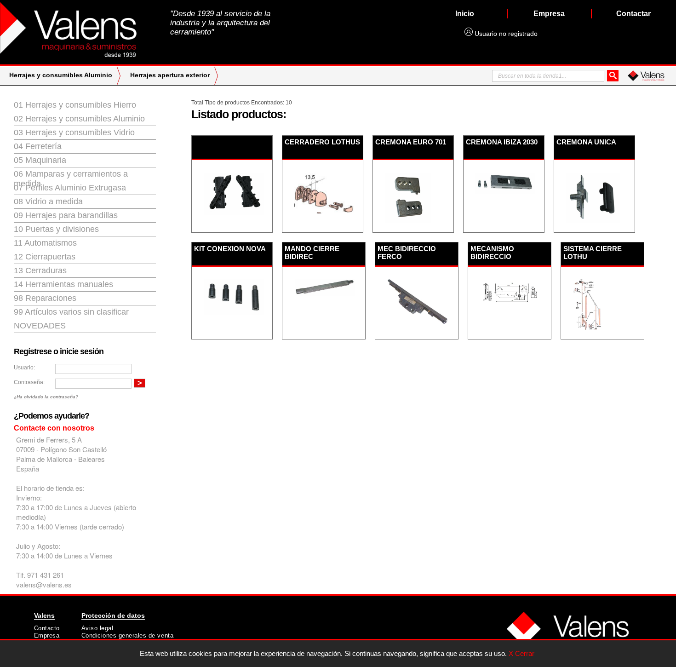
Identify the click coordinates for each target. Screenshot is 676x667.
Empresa (47, 635)
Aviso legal (97, 628)
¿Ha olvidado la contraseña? (46, 396)
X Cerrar (521, 653)
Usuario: (24, 367)
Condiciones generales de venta (127, 635)
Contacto (47, 628)
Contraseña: (29, 382)
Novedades (40, 325)
